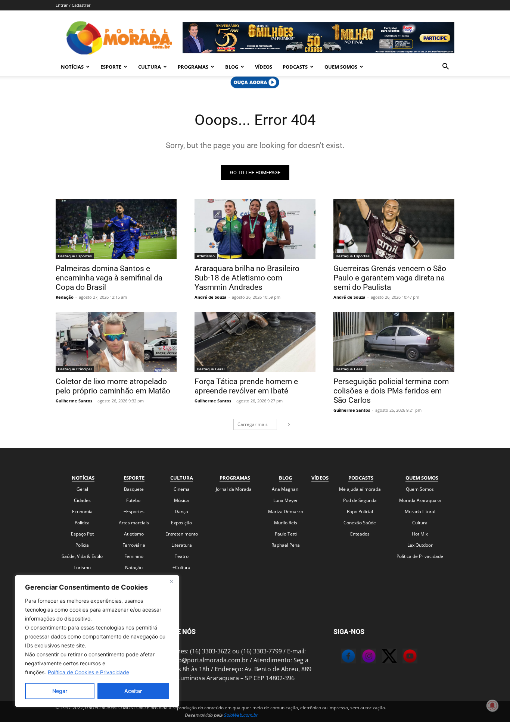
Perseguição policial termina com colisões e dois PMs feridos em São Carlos (391, 391)
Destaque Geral (211, 368)
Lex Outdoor (420, 545)
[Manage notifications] (492, 706)
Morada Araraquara (420, 500)
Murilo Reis (285, 522)
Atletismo (206, 255)
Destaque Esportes (75, 255)
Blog (231, 66)
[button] (445, 67)
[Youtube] (402, 657)
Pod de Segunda (360, 500)
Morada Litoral (420, 511)
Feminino (133, 556)
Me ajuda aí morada (360, 489)
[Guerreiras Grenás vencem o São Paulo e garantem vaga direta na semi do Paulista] (393, 229)
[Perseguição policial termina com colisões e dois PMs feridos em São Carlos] (393, 342)
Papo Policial (360, 511)
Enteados (360, 534)
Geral (82, 489)
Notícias (72, 66)
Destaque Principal (75, 368)
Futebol (134, 500)
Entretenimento (181, 534)
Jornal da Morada (234, 489)
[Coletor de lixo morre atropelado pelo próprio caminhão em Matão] (116, 342)
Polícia (82, 545)
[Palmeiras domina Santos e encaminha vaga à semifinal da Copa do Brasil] (116, 229)
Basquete (134, 489)
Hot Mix (420, 534)
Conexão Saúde (359, 522)
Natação (134, 567)
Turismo (82, 567)
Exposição (181, 522)
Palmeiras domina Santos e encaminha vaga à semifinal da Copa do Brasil (109, 278)
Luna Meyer (285, 500)
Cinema (182, 489)
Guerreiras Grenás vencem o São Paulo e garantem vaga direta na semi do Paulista (389, 278)
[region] (97, 641)
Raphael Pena (285, 545)
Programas (193, 66)
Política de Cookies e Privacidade (88, 672)
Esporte (110, 66)
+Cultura (181, 567)
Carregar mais (252, 424)
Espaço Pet (82, 534)
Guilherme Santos (74, 401)
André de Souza (211, 297)
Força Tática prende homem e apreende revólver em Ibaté (246, 386)
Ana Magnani (285, 489)
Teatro (182, 556)
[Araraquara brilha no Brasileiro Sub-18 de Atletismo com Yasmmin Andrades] (255, 229)
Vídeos (263, 66)
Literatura (181, 545)
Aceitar (133, 691)
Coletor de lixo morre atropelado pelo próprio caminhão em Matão (113, 386)
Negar (59, 691)
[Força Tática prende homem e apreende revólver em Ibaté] (255, 342)
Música (181, 500)
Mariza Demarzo (285, 511)
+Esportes (134, 511)
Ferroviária (133, 545)
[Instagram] (361, 657)
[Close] (171, 581)
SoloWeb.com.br (241, 715)
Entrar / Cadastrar (73, 5)
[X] (381, 657)
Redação (65, 297)
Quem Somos (340, 66)
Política (82, 522)
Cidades (82, 500)
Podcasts (295, 66)
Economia (82, 511)
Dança (181, 511)
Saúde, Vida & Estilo (82, 556)
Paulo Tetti (286, 534)
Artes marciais (134, 522)
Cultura (149, 66)
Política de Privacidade (420, 556)
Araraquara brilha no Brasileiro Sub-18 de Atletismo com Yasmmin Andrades (247, 278)
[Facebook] (340, 657)
